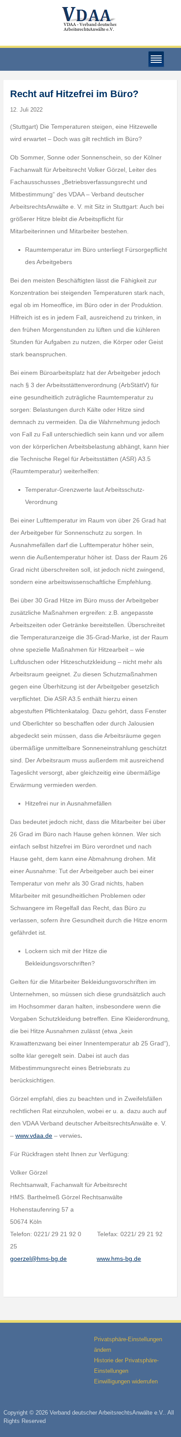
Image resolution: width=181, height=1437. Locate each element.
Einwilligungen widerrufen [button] (126, 1381)
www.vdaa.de (33, 1135)
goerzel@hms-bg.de (38, 1258)
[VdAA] (90, 19)
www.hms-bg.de (119, 1258)
